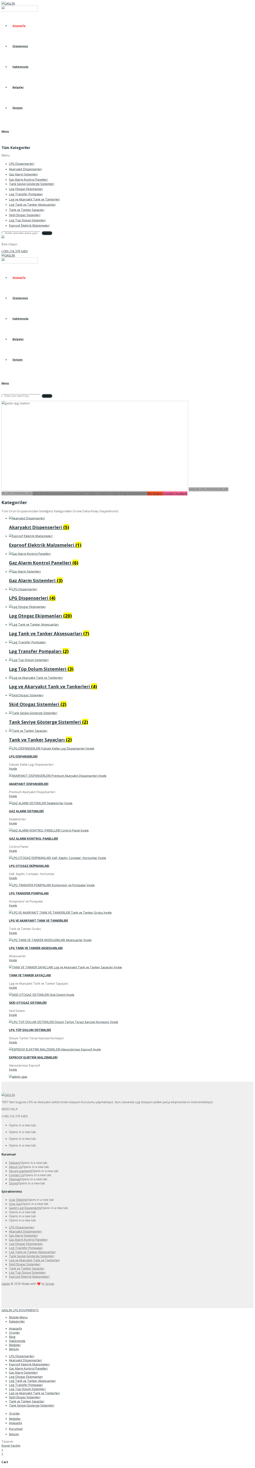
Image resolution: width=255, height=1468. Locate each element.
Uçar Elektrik (18, 1200)
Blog (12, 1337)
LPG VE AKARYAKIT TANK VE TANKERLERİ (38, 921)
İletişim (14, 1349)
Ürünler (14, 1333)
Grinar (50, 1284)
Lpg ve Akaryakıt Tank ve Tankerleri (34, 1393)
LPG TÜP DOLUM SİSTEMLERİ (30, 1030)
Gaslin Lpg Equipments (25, 1208)
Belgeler (15, 1345)
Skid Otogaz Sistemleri (24, 1397)
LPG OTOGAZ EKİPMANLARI (29, 866)
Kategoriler (17, 1321)
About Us (15, 1167)
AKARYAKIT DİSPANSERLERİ (28, 784)
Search (47, 233)
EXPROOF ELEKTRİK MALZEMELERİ (33, 1057)
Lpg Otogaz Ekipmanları (26, 1377)
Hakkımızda (17, 1341)
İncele (13, 769)
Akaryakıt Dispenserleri (25, 1360)
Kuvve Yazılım (10, 1446)
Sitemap (14, 1179)
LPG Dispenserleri (21, 1356)
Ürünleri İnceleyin (175, 493)
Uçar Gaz (15, 1204)
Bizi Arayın (155, 493)
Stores (13, 1183)
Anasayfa (15, 1328)
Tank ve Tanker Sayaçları (26, 1401)
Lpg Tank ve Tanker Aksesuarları (32, 1381)
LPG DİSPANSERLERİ (23, 756)
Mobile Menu (18, 1317)
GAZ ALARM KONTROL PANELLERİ (33, 839)
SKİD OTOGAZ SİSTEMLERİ (28, 1003)
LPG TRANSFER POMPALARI (29, 893)
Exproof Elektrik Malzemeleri (29, 1364)
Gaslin (5, 1284)
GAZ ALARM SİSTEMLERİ (26, 811)
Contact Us (16, 1175)
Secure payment (20, 1171)
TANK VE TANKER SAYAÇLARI (30, 975)
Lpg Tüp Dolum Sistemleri (27, 1389)
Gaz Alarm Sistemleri (23, 1373)
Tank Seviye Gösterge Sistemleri (31, 1405)
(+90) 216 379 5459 (14, 251)
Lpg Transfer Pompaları (26, 1385)
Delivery (14, 1163)
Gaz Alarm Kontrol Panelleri (28, 1368)
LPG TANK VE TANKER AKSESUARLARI (36, 948)
